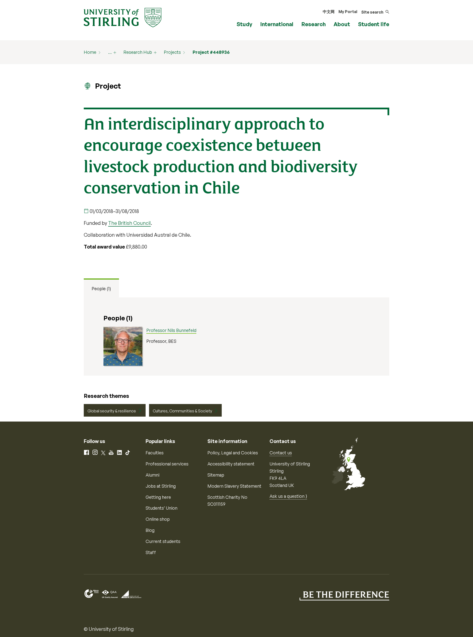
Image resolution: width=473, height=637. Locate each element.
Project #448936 (211, 52)
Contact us (281, 452)
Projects (172, 52)
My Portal (347, 11)
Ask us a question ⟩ (288, 496)
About (342, 24)
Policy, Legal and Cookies (232, 452)
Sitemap (215, 475)
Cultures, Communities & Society (182, 410)
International (276, 24)
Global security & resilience (111, 410)
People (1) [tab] (101, 288)
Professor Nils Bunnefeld (171, 330)
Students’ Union (161, 508)
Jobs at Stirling (161, 486)
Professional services (167, 463)
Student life (373, 24)
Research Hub (137, 52)
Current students (163, 541)
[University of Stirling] (122, 17)
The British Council (129, 223)
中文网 (329, 11)
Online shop (158, 519)
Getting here (158, 497)
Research (313, 24)
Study (244, 24)
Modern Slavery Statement (234, 486)
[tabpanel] (236, 336)
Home (90, 52)
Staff (151, 552)
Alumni (152, 475)
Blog (150, 530)
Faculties (155, 452)
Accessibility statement (230, 463)
